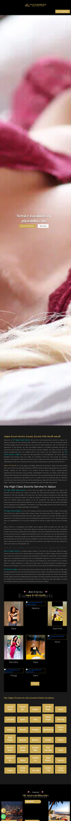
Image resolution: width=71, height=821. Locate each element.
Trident (10, 770)
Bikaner (35, 740)
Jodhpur (10, 730)
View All (35, 683)
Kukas (60, 740)
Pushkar (35, 730)
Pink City (60, 720)
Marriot (61, 760)
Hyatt (60, 750)
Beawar (22, 740)
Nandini (13, 662)
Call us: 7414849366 (27, 226)
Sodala (48, 740)
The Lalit (35, 770)
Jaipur (31, 801)
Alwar (60, 709)
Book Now (43, 226)
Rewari (23, 730)
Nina (57, 641)
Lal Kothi (10, 720)
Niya (35, 662)
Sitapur (35, 709)
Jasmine (57, 628)
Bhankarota (48, 730)
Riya (13, 628)
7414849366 (63, 11)
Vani (35, 675)
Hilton (22, 760)
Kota (35, 720)
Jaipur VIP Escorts (10, 465)
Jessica (35, 608)
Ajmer (22, 720)
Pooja (14, 675)
